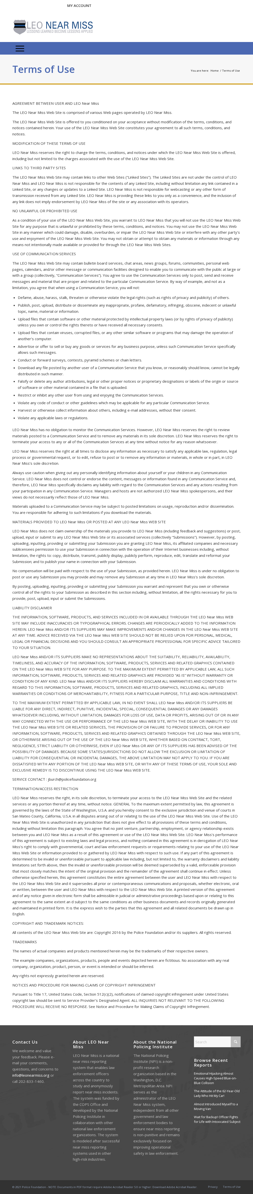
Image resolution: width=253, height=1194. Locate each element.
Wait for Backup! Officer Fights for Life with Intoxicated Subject (217, 1119)
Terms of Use (43, 69)
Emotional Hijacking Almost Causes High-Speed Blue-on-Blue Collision (215, 1078)
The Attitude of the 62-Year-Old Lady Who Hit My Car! (217, 1093)
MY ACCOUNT (79, 5)
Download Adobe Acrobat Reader (174, 1187)
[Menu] (19, 48)
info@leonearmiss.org (30, 1075)
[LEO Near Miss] (52, 27)
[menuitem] (19, 48)
